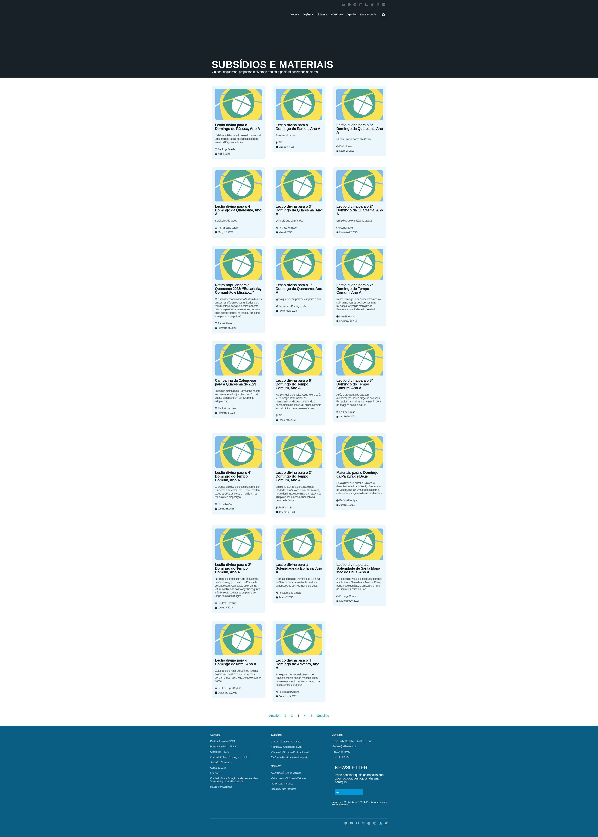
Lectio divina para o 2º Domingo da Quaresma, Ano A (359, 210)
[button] (384, 15)
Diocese (294, 14)
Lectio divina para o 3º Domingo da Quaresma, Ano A (299, 210)
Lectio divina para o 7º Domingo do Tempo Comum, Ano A (354, 288)
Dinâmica (321, 14)
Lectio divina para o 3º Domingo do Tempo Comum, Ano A (294, 476)
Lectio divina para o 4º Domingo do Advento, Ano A (297, 664)
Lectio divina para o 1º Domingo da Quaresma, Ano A (299, 288)
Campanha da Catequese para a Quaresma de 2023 (235, 382)
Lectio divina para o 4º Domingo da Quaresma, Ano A (238, 210)
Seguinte (323, 715)
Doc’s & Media (368, 14)
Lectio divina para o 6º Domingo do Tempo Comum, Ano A (294, 384)
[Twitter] (372, 4)
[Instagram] (360, 4)
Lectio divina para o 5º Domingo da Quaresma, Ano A (359, 128)
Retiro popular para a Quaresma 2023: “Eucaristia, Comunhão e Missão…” (238, 288)
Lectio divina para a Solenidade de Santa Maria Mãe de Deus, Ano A (358, 568)
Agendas (351, 14)
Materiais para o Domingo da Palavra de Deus (357, 474)
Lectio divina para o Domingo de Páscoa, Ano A (237, 127)
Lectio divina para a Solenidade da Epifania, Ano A (299, 568)
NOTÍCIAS (337, 14)
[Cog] (345, 823)
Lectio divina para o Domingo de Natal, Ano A (235, 662)
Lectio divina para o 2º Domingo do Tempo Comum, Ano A (233, 568)
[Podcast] (378, 4)
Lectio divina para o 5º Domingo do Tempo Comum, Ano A (354, 384)
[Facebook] (349, 4)
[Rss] (366, 4)
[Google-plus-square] (383, 4)
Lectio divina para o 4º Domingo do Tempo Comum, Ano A (233, 476)
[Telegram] (354, 4)
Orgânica (308, 14)
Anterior (274, 715)
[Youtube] (343, 4)
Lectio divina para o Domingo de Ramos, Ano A (298, 127)
